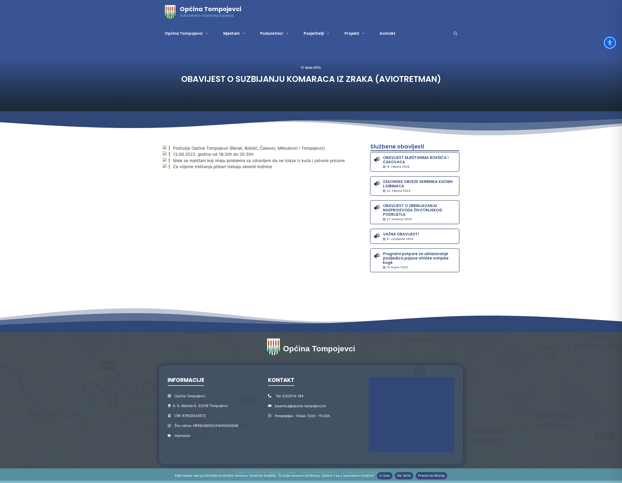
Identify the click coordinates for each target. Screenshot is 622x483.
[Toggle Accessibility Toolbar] (610, 42)
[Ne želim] (615, 475)
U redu (384, 475)
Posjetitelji (314, 33)
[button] (455, 33)
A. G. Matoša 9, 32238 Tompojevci (200, 406)
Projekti (352, 33)
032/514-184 (292, 396)
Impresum (182, 435)
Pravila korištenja (431, 475)
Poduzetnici (271, 33)
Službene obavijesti (397, 146)
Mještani (231, 33)
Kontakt (387, 33)
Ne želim (404, 475)
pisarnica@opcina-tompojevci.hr (300, 406)
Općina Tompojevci (210, 9)
